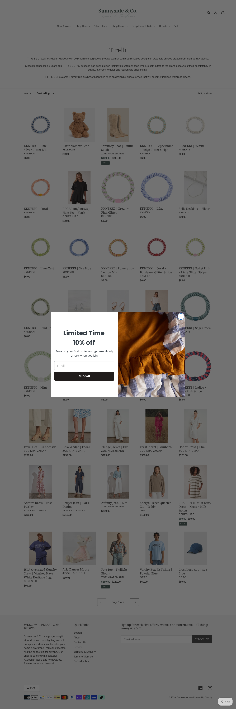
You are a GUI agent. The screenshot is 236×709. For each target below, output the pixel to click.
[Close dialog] (181, 317)
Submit (84, 376)
